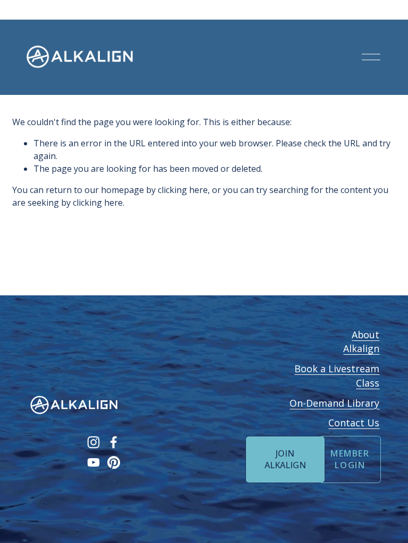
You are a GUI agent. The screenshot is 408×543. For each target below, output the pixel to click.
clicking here (183, 190)
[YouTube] (93, 462)
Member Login (350, 459)
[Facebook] (113, 442)
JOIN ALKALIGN (285, 459)
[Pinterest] (113, 462)
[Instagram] (93, 442)
